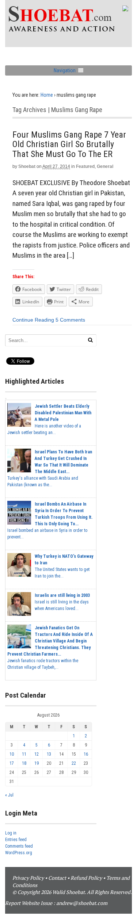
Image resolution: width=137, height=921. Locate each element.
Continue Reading (33, 320)
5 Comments (70, 320)
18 (24, 763)
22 (74, 763)
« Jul (9, 795)
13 (49, 754)
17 (11, 763)
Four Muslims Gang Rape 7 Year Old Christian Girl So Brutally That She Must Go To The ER (69, 144)
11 (24, 754)
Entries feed (16, 839)
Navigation (65, 70)
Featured (85, 166)
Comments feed (19, 846)
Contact (57, 877)
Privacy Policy (28, 877)
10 (11, 754)
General (105, 166)
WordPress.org (18, 852)
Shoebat (26, 166)
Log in (10, 833)
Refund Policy (86, 877)
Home (47, 95)
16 (86, 754)
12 (36, 754)
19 (36, 763)
